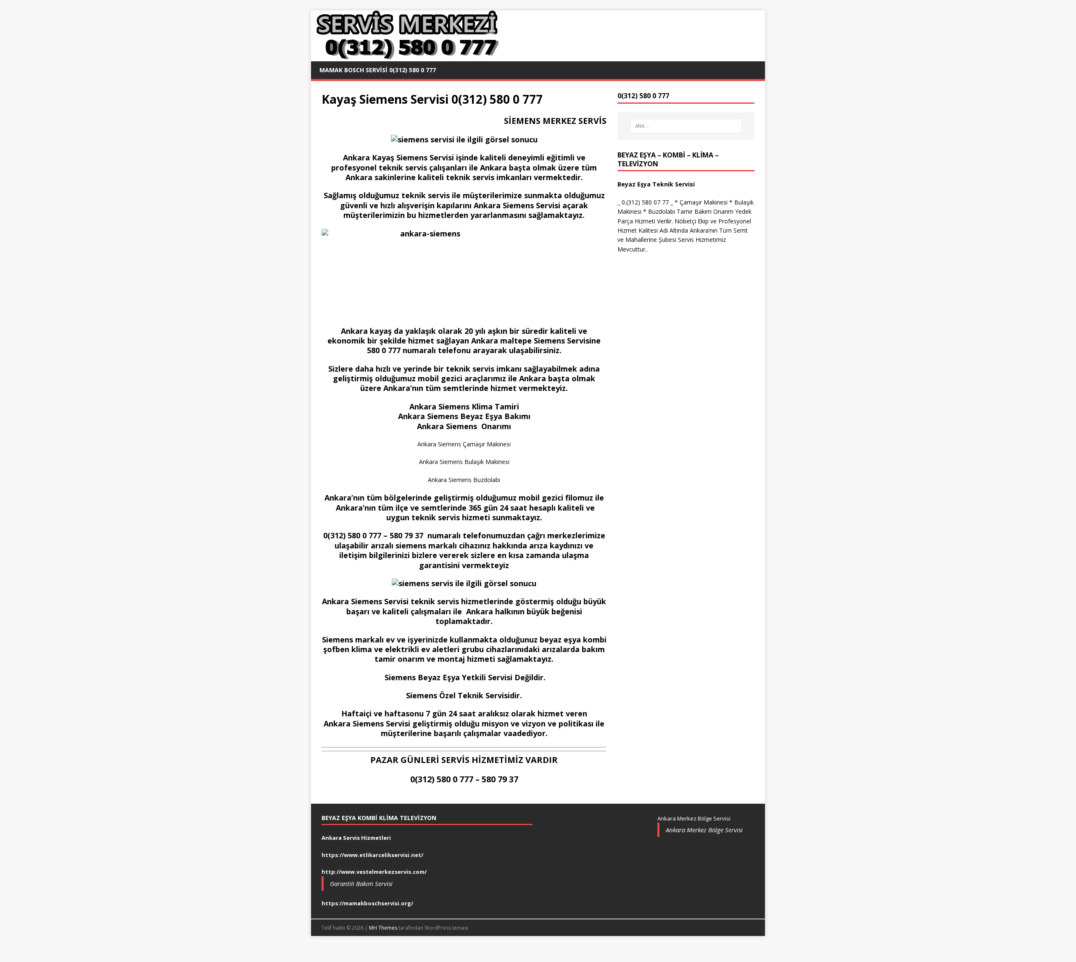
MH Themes (383, 927)
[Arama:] (686, 126)
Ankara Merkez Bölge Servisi (704, 830)
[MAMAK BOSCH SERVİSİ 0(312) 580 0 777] (406, 56)
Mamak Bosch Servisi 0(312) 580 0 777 (377, 70)
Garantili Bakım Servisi (361, 883)
